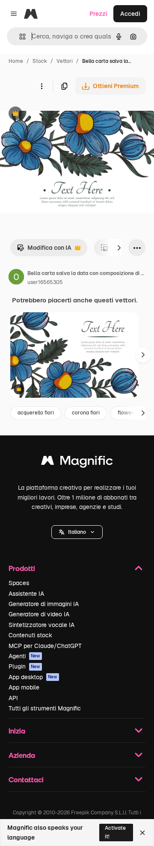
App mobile (24, 687)
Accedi (130, 14)
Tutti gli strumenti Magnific (45, 708)
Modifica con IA (44, 250)
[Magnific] (77, 462)
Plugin (24, 666)
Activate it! (115, 832)
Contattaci (26, 779)
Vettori (64, 61)
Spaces (19, 583)
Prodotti (22, 568)
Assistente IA (26, 594)
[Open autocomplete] (19, 36)
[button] (77, 532)
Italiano (77, 532)
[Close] (142, 833)
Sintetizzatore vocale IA (41, 625)
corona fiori (86, 412)
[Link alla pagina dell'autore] (16, 278)
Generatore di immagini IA (44, 604)
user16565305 (45, 282)
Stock (40, 61)
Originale (56, 114)
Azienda (22, 755)
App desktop (33, 677)
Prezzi (98, 14)
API (13, 698)
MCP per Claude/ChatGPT (45, 646)
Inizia (17, 730)
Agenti (24, 656)
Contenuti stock (30, 635)
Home (16, 61)
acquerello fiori (36, 412)
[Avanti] (119, 247)
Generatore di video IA (39, 614)
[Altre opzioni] (41, 86)
